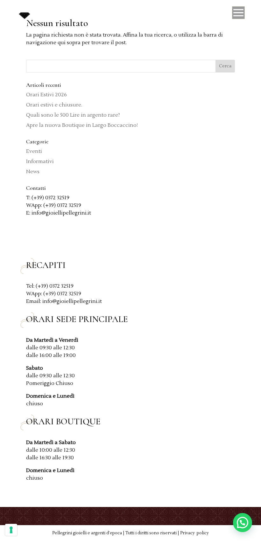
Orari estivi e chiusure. (54, 105)
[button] (242, 522)
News (32, 171)
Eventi (34, 151)
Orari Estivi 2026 (46, 95)
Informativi (40, 161)
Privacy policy (194, 533)
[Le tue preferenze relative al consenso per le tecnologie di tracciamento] (11, 530)
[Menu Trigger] (238, 14)
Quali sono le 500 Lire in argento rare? (73, 115)
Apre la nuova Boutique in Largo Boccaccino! (82, 125)
